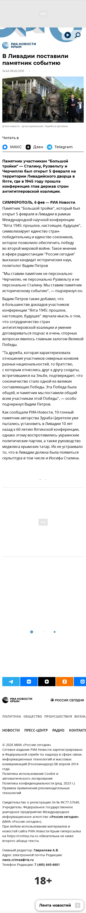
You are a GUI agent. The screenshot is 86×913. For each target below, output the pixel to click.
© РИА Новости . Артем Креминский (22, 126)
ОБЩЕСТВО (32, 716)
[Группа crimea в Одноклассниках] (64, 681)
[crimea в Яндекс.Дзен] (46, 681)
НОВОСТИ (11, 731)
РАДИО (58, 731)
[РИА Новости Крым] (19, 45)
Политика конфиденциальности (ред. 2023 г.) (38, 783)
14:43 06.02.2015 (13, 71)
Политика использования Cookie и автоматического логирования (30, 776)
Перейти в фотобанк (56, 126)
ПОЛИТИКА (11, 716)
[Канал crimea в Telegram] (11, 681)
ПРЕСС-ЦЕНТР (36, 731)
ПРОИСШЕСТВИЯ (58, 716)
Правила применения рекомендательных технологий (36, 791)
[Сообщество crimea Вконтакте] (29, 681)
